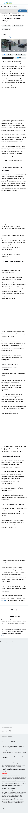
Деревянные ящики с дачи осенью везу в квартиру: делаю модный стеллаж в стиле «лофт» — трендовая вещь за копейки (13, 622)
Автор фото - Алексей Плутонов (15, 50)
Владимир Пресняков (9, 37)
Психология (6, 29)
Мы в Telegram (14, 6)
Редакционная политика (7, 736)
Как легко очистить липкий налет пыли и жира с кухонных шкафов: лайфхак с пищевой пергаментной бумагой (13, 632)
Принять (22, 11)
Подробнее (10, 771)
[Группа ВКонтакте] (7, 55)
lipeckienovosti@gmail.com (13, 752)
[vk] (11, 610)
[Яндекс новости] (20, 55)
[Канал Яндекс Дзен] (7, 58)
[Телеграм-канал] (20, 58)
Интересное (6, 25)
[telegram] (16, 610)
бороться (4, 600)
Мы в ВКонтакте (5, 6)
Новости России (18, 25)
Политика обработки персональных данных (11, 804)
